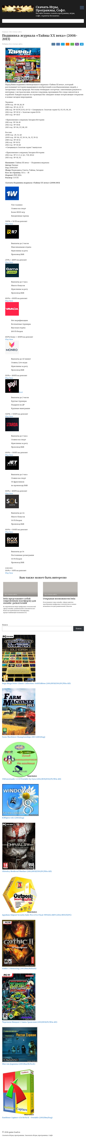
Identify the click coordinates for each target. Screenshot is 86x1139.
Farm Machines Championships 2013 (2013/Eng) (23, 737)
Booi (21, 392)
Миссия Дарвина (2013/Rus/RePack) (18, 1064)
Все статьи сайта (15, 44)
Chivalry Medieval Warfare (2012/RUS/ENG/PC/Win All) (27, 871)
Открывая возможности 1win (59, 598)
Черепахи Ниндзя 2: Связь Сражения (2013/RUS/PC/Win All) (29, 1022)
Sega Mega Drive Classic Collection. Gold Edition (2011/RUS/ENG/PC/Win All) (36, 683)
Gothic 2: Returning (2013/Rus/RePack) (19, 968)
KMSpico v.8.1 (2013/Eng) (13, 818)
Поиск (5, 625)
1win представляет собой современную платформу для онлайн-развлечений (19, 600)
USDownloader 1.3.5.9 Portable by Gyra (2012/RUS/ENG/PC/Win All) (31, 779)
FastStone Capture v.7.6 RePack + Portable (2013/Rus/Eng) (27, 1117)
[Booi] (12, 392)
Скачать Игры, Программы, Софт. (51, 8)
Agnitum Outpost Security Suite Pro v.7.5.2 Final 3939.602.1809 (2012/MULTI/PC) (36, 915)
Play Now (9, 224)
